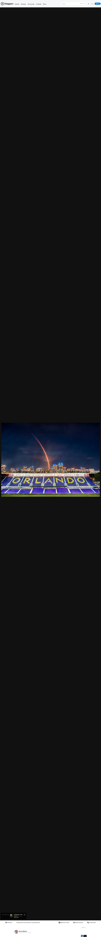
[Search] (85, 4)
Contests (38, 4)
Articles (17, 4)
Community (31, 4)
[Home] (7, 3)
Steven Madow (23, 931)
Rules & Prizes (64, 923)
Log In (92, 3)
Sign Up (97, 3)
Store (44, 4)
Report (84, 927)
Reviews (23, 4)
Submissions (79, 923)
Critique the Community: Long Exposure (28, 923)
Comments (92, 923)
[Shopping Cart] (88, 3)
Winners (9, 923)
